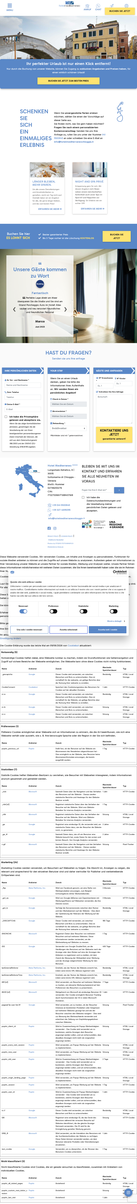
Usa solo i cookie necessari (29, 629)
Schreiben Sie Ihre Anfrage (111, 392)
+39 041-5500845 (61, 505)
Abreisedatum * (59, 411)
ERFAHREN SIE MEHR (49, 209)
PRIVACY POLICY (53, 536)
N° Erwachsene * (104, 379)
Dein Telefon (13, 392)
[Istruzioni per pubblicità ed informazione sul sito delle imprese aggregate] (102, 523)
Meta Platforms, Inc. (37, 888)
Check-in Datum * (60, 399)
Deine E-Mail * (13, 404)
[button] (14, 308)
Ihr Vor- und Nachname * (18, 380)
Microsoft (33, 791)
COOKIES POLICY (67, 536)
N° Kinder (121, 378)
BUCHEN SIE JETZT (119, 11)
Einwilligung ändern (10, 638)
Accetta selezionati (68, 629)
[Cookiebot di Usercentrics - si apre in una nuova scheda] (115, 572)
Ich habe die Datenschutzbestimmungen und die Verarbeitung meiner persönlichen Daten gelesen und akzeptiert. (104, 497)
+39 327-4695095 (61, 510)
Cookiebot (73, 645)
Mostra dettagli (114, 621)
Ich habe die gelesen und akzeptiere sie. (25, 416)
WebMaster (55, 540)
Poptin (31, 748)
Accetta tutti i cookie (107, 629)
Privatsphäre (31, 416)
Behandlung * (59, 423)
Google (32, 674)
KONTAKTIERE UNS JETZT (114, 434)
